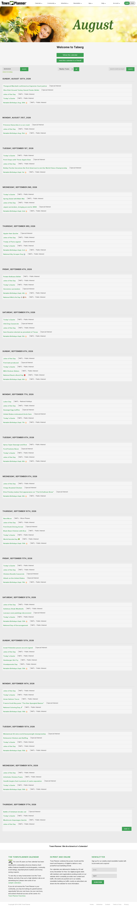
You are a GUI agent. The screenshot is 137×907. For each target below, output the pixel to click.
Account (115, 3)
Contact (107, 904)
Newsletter (77, 3)
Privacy (126, 904)
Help (102, 3)
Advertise (64, 3)
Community (50, 3)
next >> (126, 829)
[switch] (130, 3)
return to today (8, 72)
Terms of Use (117, 904)
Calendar (38, 3)
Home (92, 904)
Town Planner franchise (16, 896)
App (90, 3)
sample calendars (14, 883)
